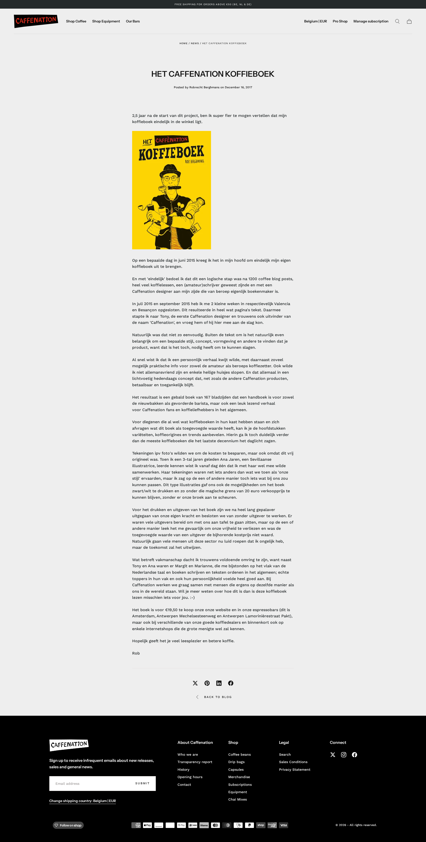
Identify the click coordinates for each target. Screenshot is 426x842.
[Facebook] (354, 754)
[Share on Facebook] (230, 683)
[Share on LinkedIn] (218, 683)
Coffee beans (239, 754)
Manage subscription (371, 21)
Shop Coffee (76, 21)
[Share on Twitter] (195, 683)
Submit (142, 783)
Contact (184, 785)
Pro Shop (340, 21)
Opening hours (190, 777)
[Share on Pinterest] (207, 683)
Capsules (236, 769)
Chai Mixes (237, 799)
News (195, 43)
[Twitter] (332, 754)
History (183, 769)
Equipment (237, 792)
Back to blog (218, 697)
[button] (315, 22)
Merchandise (239, 777)
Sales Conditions (293, 762)
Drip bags (236, 762)
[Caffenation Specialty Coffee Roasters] (69, 745)
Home (183, 43)
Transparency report (195, 762)
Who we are (188, 754)
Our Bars (133, 21)
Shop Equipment (106, 21)
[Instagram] (343, 754)
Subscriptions (240, 785)
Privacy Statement (294, 769)
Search (285, 754)
